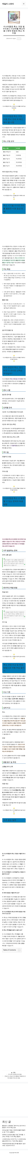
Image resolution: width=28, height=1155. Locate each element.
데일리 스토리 (8, 4)
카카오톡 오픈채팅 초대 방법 (15, 1074)
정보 (14, 1072)
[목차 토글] (18, 950)
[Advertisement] (14, 58)
